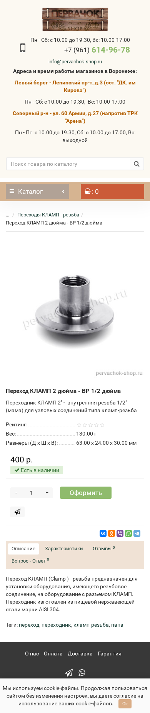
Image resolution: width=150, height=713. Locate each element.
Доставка (80, 653)
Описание (23, 548)
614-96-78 (97, 49)
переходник (56, 625)
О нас (32, 653)
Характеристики (64, 548)
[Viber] (120, 533)
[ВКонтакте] (103, 533)
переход (29, 625)
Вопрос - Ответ (30, 560)
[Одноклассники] (111, 533)
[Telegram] (136, 533)
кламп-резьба (91, 625)
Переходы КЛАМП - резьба (48, 215)
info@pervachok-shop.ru (75, 61)
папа (117, 625)
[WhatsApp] (128, 533)
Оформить (86, 493)
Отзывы (104, 548)
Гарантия (110, 653)
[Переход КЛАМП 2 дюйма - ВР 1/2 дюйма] (75, 308)
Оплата (53, 653)
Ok (125, 703)
